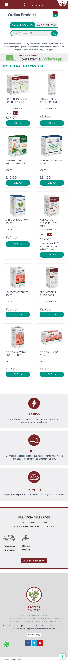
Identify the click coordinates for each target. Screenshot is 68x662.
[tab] (46, 24)
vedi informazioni (34, 560)
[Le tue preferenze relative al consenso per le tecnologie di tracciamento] (62, 656)
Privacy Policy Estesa (31, 626)
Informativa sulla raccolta (12, 659)
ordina (18, 123)
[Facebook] (28, 643)
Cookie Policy (19, 629)
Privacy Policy (15, 626)
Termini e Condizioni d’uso (53, 626)
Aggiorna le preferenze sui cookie (41, 629)
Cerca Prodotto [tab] (22, 24)
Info (5, 626)
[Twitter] (34, 643)
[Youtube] (40, 643)
